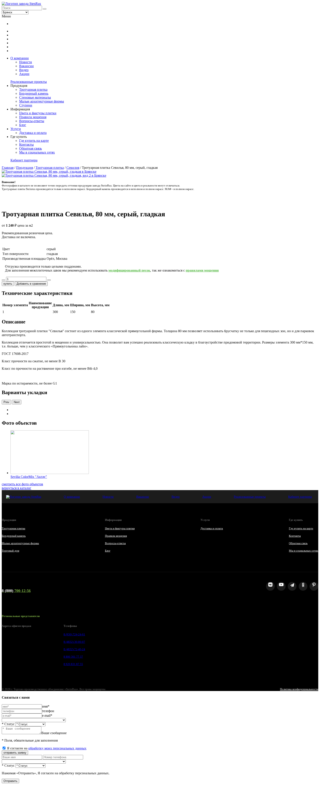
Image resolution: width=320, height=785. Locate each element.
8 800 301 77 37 (73, 656)
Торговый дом (10, 550)
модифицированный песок (129, 270)
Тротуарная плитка (33, 89)
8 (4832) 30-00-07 (74, 641)
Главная (7, 167)
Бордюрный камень (33, 93)
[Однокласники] (303, 586)
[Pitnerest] (314, 586)
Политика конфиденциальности (299, 689)
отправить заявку (14, 752)
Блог (22, 125)
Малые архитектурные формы (41, 101)
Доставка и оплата (33, 133)
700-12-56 (16, 590)
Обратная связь (30, 148)
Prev (6, 402)
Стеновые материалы (35, 97)
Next (17, 402)
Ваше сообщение (54, 733)
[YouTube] (281, 586)
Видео (24, 70)
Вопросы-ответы (31, 121)
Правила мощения (32, 117)
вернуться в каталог (16, 488)
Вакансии (26, 66)
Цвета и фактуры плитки (37, 113)
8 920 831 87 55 (73, 664)
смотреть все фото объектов (22, 484)
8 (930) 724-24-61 (74, 634)
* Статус (8, 724)
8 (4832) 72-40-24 (74, 649)
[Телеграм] (292, 586)
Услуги (15, 129)
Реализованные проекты (28, 82)
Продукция (24, 167)
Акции (24, 74)
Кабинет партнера (23, 160)
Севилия (72, 167)
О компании (19, 58)
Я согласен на (46, 748)
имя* (45, 706)
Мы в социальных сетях (37, 152)
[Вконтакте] (270, 586)
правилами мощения (202, 270)
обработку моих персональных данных (57, 748)
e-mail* (47, 715)
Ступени (25, 105)
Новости (25, 62)
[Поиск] (44, 9)
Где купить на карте (34, 140)
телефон (48, 711)
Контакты (26, 144)
